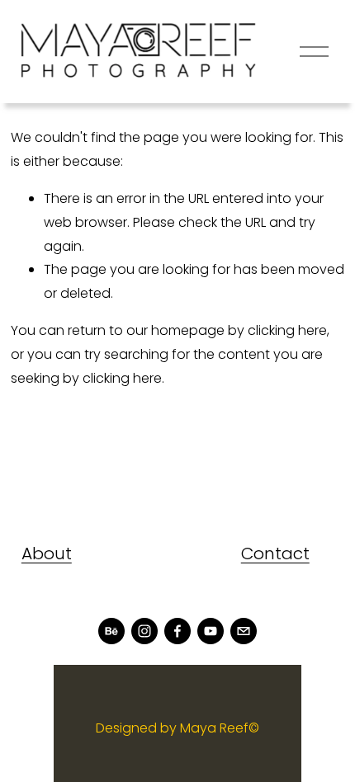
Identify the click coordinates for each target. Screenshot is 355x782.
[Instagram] (144, 631)
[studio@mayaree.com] (243, 631)
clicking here (287, 330)
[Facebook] (177, 631)
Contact (275, 553)
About (46, 553)
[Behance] (111, 631)
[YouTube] (210, 631)
